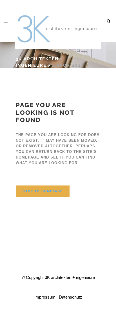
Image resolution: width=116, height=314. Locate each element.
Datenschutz (70, 297)
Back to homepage (43, 191)
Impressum (44, 297)
